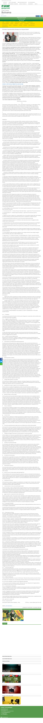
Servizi (10, 25)
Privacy (36, 3)
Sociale (21, 23)
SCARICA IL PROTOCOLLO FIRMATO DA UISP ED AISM (12, 84)
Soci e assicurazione (31, 2)
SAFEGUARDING (30, 3)
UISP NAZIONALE (8, 605)
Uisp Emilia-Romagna (21, 19)
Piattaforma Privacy (31, 25)
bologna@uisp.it (6, 712)
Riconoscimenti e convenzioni (13, 3)
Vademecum (5, 3)
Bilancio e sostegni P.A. (23, 3)
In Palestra (25, 25)
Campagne (16, 23)
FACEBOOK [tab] (4, 623)
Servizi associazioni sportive (22, 2)
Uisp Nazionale (21, 20)
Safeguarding (26, 23)
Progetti (11, 23)
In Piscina (20, 25)
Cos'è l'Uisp (5, 2)
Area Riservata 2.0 (5, 717)
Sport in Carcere (4, 25)
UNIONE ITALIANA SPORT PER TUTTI (6, 0)
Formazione (15, 25)
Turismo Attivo (32, 23)
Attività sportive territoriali (21, 17)
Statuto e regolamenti (12, 2)
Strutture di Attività (5, 23)
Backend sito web (5, 26)
